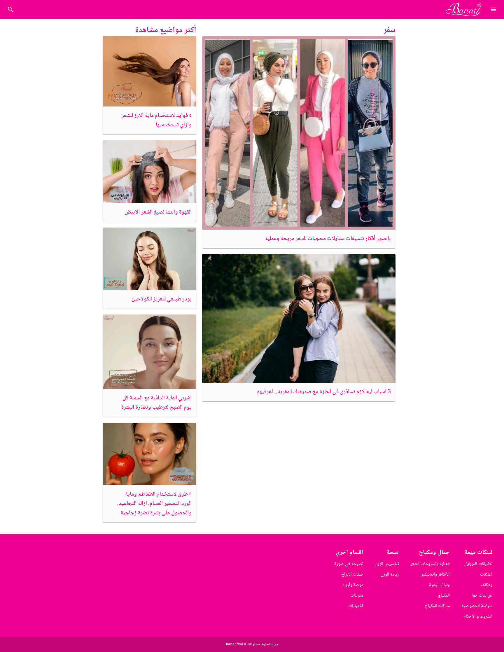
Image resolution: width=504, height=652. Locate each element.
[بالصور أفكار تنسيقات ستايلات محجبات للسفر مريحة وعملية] (299, 133)
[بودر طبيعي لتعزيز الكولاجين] (149, 259)
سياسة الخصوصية (476, 606)
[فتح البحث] (494, 9)
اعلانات (486, 574)
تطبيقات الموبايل (478, 564)
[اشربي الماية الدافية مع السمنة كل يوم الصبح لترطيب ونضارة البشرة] (149, 351)
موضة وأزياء (352, 585)
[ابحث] (11, 9)
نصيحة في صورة (348, 564)
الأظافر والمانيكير (435, 574)
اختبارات (355, 606)
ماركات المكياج (437, 606)
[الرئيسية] (466, 9)
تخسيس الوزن (387, 564)
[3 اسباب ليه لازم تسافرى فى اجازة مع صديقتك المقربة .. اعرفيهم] (299, 318)
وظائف (486, 585)
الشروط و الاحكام (477, 616)
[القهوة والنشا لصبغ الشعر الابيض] (149, 171)
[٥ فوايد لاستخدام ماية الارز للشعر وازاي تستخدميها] (149, 71)
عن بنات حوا (482, 595)
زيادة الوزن (390, 574)
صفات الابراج (352, 574)
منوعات (357, 595)
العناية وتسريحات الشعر (430, 564)
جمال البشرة (439, 585)
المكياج (444, 595)
